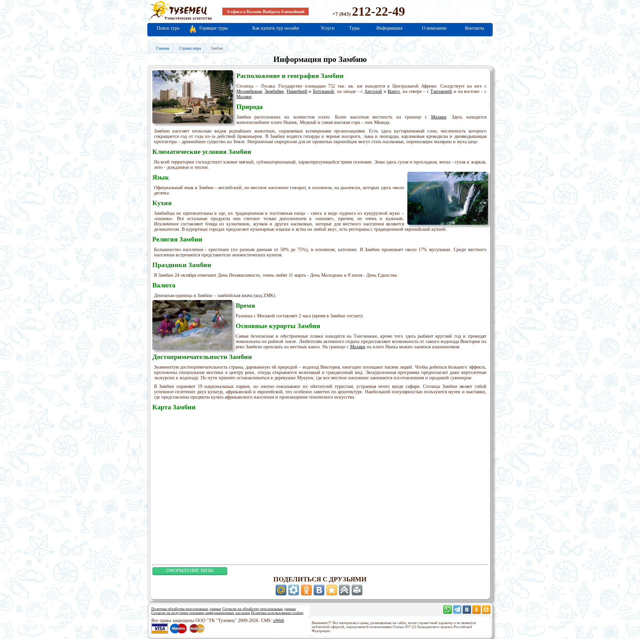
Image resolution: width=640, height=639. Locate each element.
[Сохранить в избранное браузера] (331, 590)
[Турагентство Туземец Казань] (180, 19)
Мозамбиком (249, 91)
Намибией (297, 91)
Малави (244, 96)
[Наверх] (344, 590)
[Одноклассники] (476, 612)
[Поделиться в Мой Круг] (293, 590)
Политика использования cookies (277, 613)
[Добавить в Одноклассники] (306, 590)
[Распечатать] (357, 590)
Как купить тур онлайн (275, 28)
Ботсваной (323, 91)
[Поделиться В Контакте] (319, 590)
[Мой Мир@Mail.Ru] (486, 612)
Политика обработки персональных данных (186, 609)
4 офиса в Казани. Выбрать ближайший (265, 11)
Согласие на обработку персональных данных (259, 609)
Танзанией (441, 91)
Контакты (474, 28)
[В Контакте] (467, 612)
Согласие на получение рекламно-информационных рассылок (200, 613)
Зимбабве (274, 91)
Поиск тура (168, 28)
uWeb (278, 620)
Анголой (373, 91)
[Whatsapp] (447, 612)
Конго (394, 91)
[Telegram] (457, 612)
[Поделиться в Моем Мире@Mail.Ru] (281, 590)
